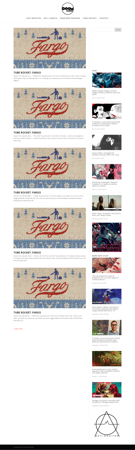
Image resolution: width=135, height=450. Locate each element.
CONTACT (104, 18)
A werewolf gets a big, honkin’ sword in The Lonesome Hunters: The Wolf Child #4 (106, 371)
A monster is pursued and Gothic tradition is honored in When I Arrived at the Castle (106, 124)
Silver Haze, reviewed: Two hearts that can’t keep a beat (106, 214)
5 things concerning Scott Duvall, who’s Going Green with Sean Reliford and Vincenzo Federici (106, 340)
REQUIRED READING (70, 18)
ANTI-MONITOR (33, 18)
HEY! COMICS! (51, 18)
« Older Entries (18, 329)
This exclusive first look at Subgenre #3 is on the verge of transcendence (105, 278)
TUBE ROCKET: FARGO (27, 72)
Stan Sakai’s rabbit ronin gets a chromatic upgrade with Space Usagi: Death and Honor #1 (105, 309)
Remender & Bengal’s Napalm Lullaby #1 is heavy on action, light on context (104, 184)
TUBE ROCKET (90, 18)
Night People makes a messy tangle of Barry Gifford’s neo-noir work (106, 92)
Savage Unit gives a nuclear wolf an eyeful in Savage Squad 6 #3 (106, 401)
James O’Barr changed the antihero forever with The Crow (105, 154)
